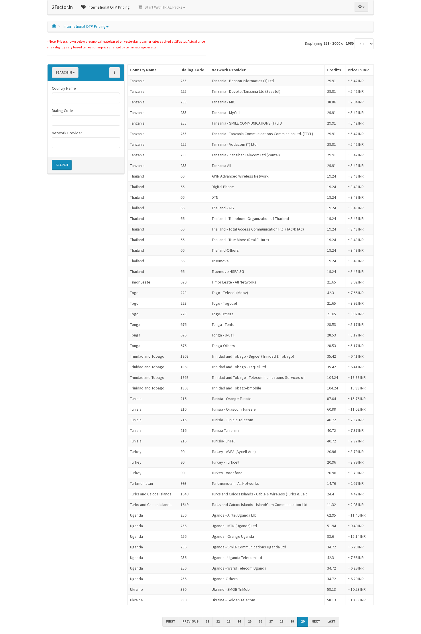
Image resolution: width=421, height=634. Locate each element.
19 (292, 621)
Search (62, 165)
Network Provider (67, 132)
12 (218, 621)
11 (207, 621)
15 (249, 621)
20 (302, 621)
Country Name (64, 88)
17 (271, 621)
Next (316, 621)
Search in (64, 72)
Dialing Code (62, 110)
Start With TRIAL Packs (163, 7)
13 (228, 621)
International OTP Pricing (108, 7)
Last (331, 621)
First (170, 621)
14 (239, 621)
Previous (190, 621)
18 (281, 621)
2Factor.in (62, 7)
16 (260, 621)
